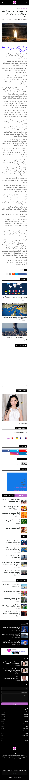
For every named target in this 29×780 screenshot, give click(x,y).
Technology (14, 728)
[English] (25, 438)
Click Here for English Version (20, 432)
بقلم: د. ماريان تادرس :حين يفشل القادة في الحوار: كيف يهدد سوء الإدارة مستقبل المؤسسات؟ (11, 670)
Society (14, 716)
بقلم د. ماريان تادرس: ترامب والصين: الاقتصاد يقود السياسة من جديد (11, 662)
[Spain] (12, 438)
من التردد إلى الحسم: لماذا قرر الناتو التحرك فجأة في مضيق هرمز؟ (15, 297)
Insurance (14, 738)
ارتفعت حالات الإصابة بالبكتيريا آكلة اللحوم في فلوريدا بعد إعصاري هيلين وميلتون (11, 521)
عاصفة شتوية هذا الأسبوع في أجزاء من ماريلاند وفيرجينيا (11, 585)
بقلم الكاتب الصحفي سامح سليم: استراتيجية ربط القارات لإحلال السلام (11, 677)
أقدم (3, 385)
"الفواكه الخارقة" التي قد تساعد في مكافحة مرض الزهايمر (11, 507)
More (8, 438)
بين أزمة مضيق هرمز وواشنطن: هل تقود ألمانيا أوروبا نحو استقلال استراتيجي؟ (15, 318)
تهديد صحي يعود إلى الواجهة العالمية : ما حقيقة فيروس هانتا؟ (11, 500)
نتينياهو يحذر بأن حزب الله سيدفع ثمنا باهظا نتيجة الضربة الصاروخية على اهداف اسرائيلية (11, 572)
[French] (21, 438)
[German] (16, 438)
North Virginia (14, 731)
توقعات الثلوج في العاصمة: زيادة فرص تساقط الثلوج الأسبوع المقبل (11, 605)
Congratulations (8, 495)
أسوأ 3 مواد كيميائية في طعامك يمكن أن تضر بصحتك (11, 513)
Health (21, 495)
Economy (14, 719)
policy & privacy (17, 777)
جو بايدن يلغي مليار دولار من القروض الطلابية (11, 628)
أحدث (25, 385)
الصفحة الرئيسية (24, 8)
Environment (14, 723)
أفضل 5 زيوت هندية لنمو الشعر (12, 528)
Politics (14, 714)
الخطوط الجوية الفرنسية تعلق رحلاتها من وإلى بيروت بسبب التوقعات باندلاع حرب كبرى (11, 564)
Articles (14, 733)
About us (10, 777)
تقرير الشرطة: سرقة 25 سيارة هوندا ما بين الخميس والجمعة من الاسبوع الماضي (11, 613)
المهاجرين (14, 726)
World (18, 8)
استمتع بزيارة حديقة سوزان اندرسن (11, 591)
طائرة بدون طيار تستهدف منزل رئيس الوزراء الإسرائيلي (17, 338)
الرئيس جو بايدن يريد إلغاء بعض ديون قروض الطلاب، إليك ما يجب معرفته (11, 641)
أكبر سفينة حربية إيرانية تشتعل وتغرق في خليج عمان (11, 634)
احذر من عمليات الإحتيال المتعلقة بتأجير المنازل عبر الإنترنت (12, 598)
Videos (14, 740)
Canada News (14, 735)
